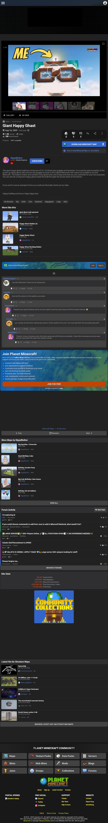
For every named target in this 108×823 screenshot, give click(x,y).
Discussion (11, 517)
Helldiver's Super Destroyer (28, 689)
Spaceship (22, 666)
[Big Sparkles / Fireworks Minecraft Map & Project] (9, 448)
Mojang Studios (44, 821)
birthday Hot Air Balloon (27, 491)
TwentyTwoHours (26, 671)
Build (23, 202)
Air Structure (16, 121)
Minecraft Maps (48, 429)
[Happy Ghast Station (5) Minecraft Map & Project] (10, 227)
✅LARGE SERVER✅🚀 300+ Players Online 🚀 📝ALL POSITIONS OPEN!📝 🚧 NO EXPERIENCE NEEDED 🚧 (47, 533)
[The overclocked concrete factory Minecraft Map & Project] (9, 704)
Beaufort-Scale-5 (9, 279)
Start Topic (101, 510)
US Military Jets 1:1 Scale (28, 678)
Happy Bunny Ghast (26, 235)
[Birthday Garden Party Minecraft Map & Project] (9, 471)
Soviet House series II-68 (27, 712)
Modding (23, 536)
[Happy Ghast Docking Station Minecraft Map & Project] (10, 251)
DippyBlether (17, 158)
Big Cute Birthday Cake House (29, 479)
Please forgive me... (10, 561)
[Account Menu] (105, 3)
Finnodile (6, 292)
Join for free (54, 384)
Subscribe (37, 161)
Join (92, 265)
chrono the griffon (28, 217)
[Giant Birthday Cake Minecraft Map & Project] (9, 460)
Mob (65, 202)
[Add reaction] (16, 288)
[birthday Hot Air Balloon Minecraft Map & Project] (9, 495)
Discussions (6, 564)
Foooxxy (24, 229)
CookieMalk (101, 564)
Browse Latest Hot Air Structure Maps (54, 724)
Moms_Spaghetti (26, 682)
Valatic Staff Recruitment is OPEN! (16, 543)
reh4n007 (25, 252)
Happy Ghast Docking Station (30, 247)
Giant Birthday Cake (25, 456)
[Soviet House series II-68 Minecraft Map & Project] (9, 716)
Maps (7, 121)
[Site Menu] (3, 3)
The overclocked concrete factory (31, 701)
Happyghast (49, 202)
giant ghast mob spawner (28, 212)
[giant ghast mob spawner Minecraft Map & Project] (10, 216)
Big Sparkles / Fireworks (27, 444)
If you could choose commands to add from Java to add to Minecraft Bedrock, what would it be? (41, 524)
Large (59, 202)
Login (61, 388)
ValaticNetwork (101, 536)
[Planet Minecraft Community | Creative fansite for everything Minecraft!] (54, 781)
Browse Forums (54, 568)
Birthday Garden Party (26, 468)
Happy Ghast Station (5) (28, 224)
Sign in (101, 265)
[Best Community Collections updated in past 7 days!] (54, 623)
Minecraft (26, 821)
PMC (3, 517)
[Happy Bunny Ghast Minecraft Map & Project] (10, 239)
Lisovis (23, 717)
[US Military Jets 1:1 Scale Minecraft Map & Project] (9, 681)
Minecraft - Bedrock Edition (11, 527)
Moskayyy (24, 694)
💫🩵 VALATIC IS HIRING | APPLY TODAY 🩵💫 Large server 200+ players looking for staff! (39, 552)
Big (17, 202)
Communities (6, 545)
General (15, 564)
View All (54, 503)
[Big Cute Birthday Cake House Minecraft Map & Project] (9, 483)
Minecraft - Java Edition (10, 536)
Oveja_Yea (24, 706)
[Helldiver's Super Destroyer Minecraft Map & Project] (9, 693)
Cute (30, 202)
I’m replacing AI (8, 515)
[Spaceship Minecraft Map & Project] (9, 670)
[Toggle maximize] (103, 44)
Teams (15, 545)
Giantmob (38, 202)
